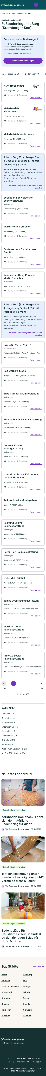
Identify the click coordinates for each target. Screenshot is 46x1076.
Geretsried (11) (8, 731)
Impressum (37, 1062)
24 (41, 683)
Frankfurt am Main (10, 986)
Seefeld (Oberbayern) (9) (13, 753)
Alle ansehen (38, 966)
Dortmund (6, 998)
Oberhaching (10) (9, 735)
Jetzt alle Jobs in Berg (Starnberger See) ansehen (25, 186)
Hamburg (27, 974)
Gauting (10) (7, 744)
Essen (26, 998)
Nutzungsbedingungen (16, 1062)
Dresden (27, 1004)
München (5, 980)
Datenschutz (21, 1058)
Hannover (6, 1010)
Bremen (5, 1004)
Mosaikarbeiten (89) (10, 74)
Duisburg (5, 1015)
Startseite (5, 13)
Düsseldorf (6, 992)
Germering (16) (8, 718)
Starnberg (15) (8, 722)
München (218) (8, 713)
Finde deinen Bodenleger (23, 60)
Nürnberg (27, 1010)
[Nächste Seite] (42, 688)
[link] (23, 92)
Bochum (27, 1015)
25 (5, 688)
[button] (36, 5)
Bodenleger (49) (32, 74)
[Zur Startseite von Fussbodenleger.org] (12, 4)
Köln (25, 980)
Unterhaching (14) (9, 727)
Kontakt (11, 1058)
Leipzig (26, 992)
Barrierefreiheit (34, 1058)
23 (34, 683)
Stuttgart (27, 986)
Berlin (4, 974)
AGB (29, 1062)
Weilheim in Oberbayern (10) (14, 749)
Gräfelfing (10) (8, 740)
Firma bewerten (36, 98)
